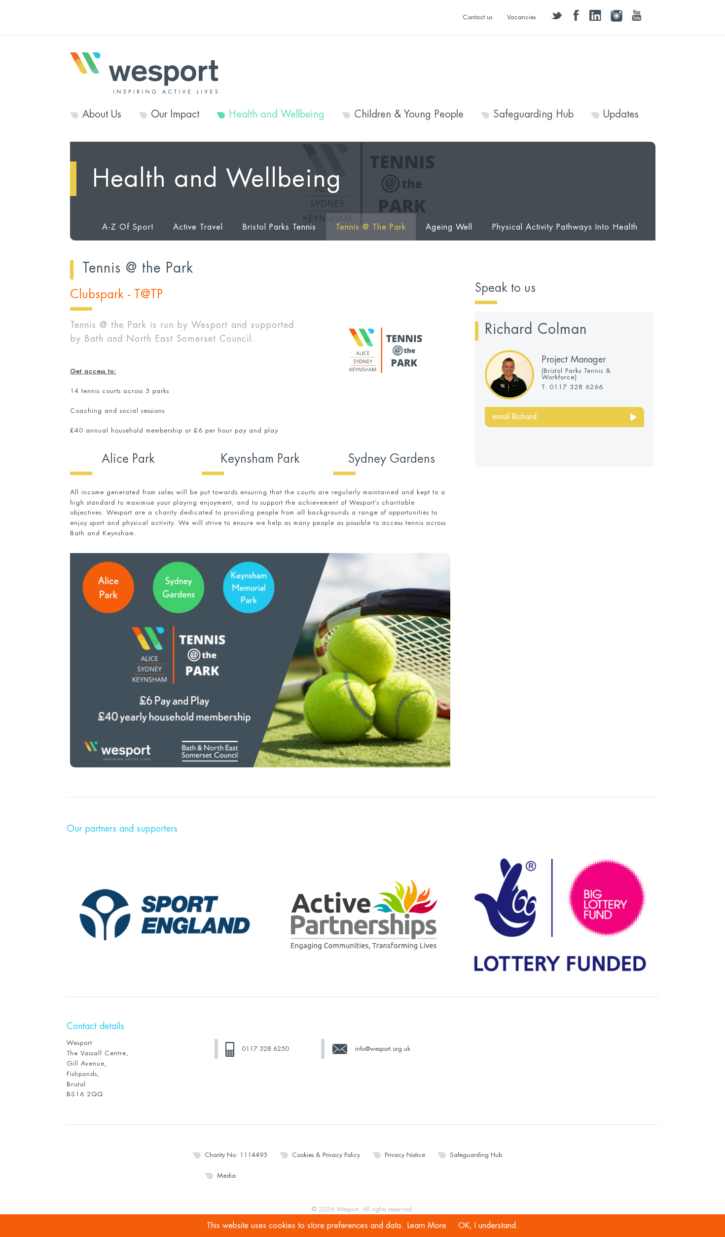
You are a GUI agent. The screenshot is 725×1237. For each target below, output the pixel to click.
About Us (101, 115)
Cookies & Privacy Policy (326, 1155)
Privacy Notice (405, 1155)
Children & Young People (409, 115)
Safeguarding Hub (533, 115)
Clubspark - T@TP (116, 294)
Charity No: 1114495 (236, 1155)
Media (226, 1175)
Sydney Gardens (391, 459)
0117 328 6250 (265, 1048)
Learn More (426, 1226)
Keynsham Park (260, 459)
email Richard (514, 417)
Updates (621, 115)
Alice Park (128, 459)
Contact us (477, 17)
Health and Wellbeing (277, 115)
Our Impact (175, 115)
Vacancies (521, 17)
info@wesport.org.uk (382, 1048)
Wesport (149, 72)
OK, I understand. (488, 1226)
